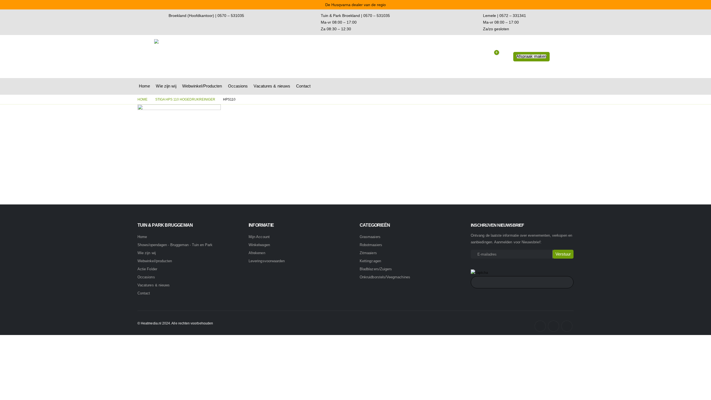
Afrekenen (257, 253)
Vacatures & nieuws (272, 86)
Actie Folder (147, 269)
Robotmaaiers (371, 245)
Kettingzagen (370, 261)
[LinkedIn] (566, 326)
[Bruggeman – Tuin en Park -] (189, 56)
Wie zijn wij (166, 86)
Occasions (238, 86)
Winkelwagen (259, 245)
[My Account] (504, 56)
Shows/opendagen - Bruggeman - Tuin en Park (174, 245)
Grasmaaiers (370, 237)
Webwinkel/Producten (202, 86)
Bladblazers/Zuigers (376, 269)
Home (144, 86)
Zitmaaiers (368, 253)
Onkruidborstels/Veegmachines (385, 277)
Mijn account (259, 237)
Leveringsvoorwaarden (267, 261)
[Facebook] (540, 326)
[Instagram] (553, 326)
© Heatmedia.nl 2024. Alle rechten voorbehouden (175, 323)
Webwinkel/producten (154, 261)
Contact (303, 86)
